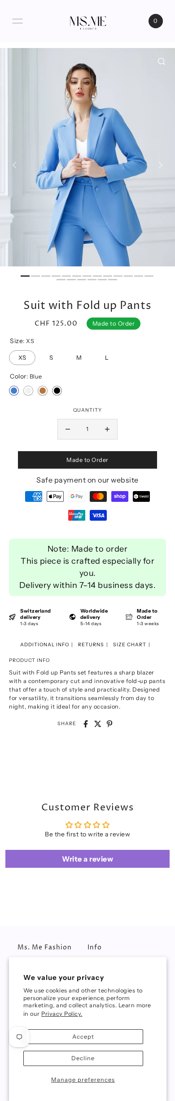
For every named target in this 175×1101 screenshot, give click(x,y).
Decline (83, 1058)
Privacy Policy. (62, 1013)
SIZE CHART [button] (129, 645)
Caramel (43, 391)
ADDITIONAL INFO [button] (44, 645)
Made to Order (87, 460)
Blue (14, 391)
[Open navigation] (17, 21)
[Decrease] (68, 429)
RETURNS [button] (91, 645)
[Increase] (107, 429)
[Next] (161, 165)
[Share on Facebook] (85, 723)
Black (57, 391)
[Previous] (14, 165)
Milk (28, 391)
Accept (83, 1036)
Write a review (87, 858)
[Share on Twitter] (97, 723)
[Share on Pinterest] (109, 723)
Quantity (87, 410)
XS (22, 355)
